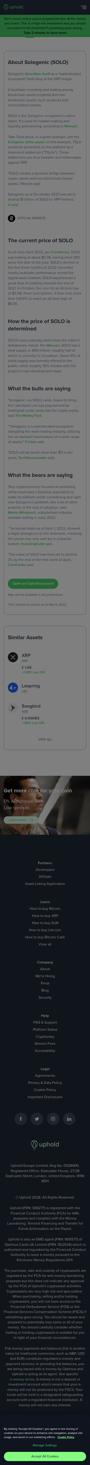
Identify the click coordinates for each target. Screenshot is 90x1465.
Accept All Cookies (45, 1456)
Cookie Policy (65, 1437)
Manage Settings (45, 1445)
